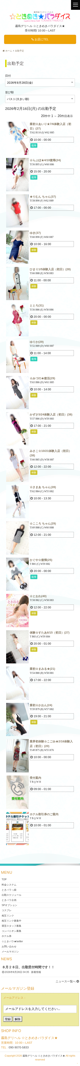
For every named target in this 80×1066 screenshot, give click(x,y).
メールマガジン (10, 951)
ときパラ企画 (9, 900)
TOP (4, 879)
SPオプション (9, 905)
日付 (8, 75)
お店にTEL (41, 39)
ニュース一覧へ (66, 981)
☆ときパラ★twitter (12, 941)
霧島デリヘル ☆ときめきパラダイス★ (44, 1055)
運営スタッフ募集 (11, 925)
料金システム (9, 884)
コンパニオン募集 (11, 931)
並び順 (9, 92)
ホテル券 (6, 936)
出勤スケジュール (11, 894)
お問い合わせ (9, 946)
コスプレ (6, 910)
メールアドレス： (14, 997)
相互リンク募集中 (11, 920)
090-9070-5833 (19, 1047)
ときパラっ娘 (9, 889)
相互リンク (8, 915)
